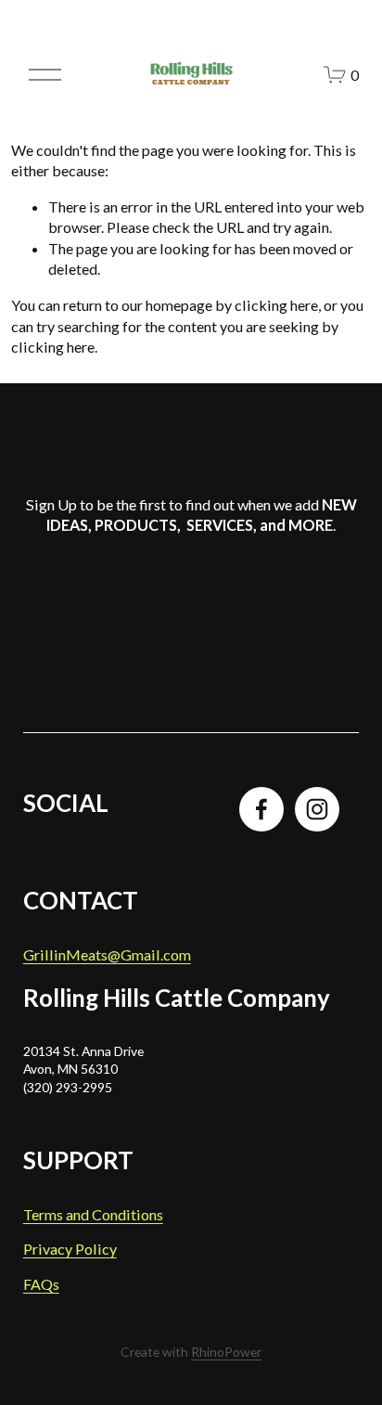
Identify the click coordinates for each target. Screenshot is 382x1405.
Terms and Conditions (93, 1214)
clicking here (276, 305)
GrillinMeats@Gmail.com (107, 954)
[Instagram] (317, 809)
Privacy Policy (70, 1248)
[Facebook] (261, 809)
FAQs (41, 1284)
